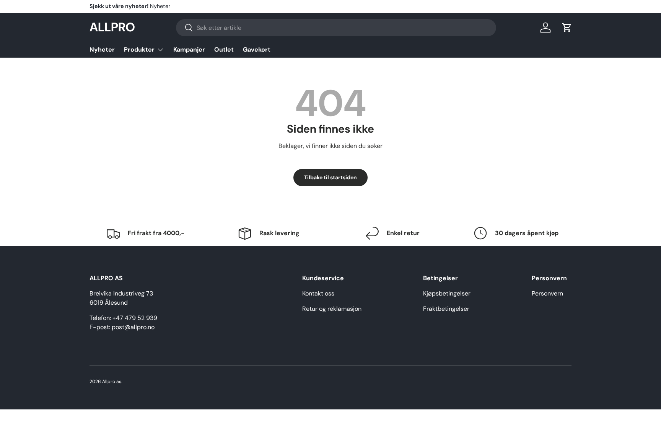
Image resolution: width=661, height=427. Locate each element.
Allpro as (111, 381)
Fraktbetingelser (446, 309)
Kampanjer (189, 49)
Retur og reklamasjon (331, 309)
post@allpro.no (133, 327)
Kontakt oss (318, 293)
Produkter (139, 49)
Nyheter (160, 6)
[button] (566, 27)
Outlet (224, 49)
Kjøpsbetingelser (447, 293)
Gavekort (256, 49)
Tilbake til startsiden (330, 177)
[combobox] (336, 27)
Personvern (547, 293)
